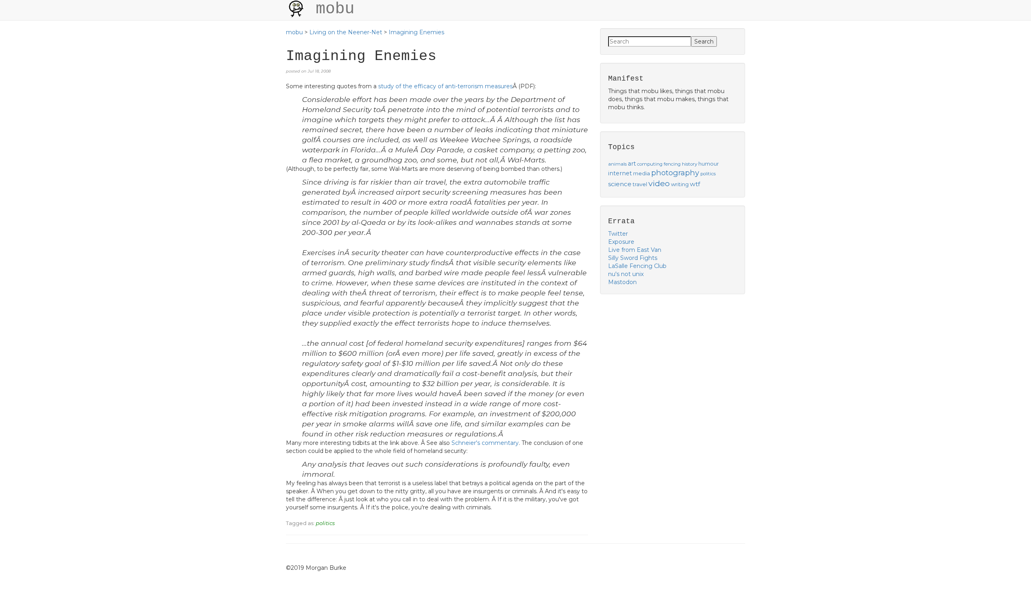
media (641, 173)
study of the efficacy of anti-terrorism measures (445, 86)
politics (325, 523)
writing (680, 184)
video (659, 183)
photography (675, 172)
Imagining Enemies (416, 32)
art (632, 163)
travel (640, 184)
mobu (294, 32)
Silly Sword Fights (632, 258)
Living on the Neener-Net (345, 32)
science (619, 184)
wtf (695, 184)
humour (708, 163)
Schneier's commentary (485, 442)
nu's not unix (626, 274)
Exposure (621, 241)
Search (704, 41)
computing (649, 164)
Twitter (618, 233)
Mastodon (622, 282)
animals (617, 164)
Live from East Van (634, 249)
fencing (672, 164)
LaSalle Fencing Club (637, 266)
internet (620, 173)
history (689, 164)
